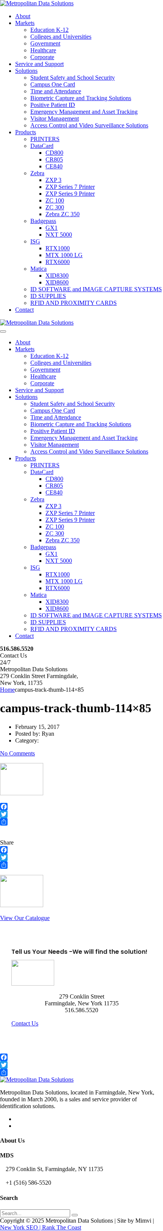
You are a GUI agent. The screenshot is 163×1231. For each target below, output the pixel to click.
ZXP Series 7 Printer (70, 187)
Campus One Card (52, 84)
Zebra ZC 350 (62, 214)
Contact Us (24, 1023)
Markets (24, 23)
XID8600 (57, 282)
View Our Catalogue (25, 918)
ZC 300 (54, 207)
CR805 (54, 159)
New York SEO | (21, 1227)
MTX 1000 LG (64, 255)
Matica (38, 268)
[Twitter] (81, 814)
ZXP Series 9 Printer (70, 193)
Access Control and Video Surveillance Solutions (89, 125)
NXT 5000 (58, 234)
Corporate (42, 57)
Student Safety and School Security (72, 77)
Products (25, 132)
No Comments (17, 753)
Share (7, 842)
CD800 (54, 152)
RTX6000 (57, 262)
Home (7, 689)
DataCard (41, 146)
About (22, 16)
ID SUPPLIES (48, 296)
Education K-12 (49, 30)
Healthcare (43, 50)
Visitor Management (54, 118)
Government (45, 43)
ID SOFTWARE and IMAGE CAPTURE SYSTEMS (96, 289)
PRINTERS (45, 139)
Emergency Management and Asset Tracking (84, 111)
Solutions (26, 71)
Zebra (37, 173)
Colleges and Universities (60, 36)
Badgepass (43, 221)
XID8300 (57, 275)
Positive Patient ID (52, 105)
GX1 (51, 228)
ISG (35, 241)
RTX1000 (57, 248)
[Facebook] (81, 806)
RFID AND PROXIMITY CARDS (73, 303)
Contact (24, 309)
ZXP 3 (53, 180)
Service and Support (39, 64)
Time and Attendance (55, 91)
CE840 (54, 166)
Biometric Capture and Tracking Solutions (80, 98)
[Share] (81, 822)
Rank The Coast (61, 1227)
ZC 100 (54, 200)
